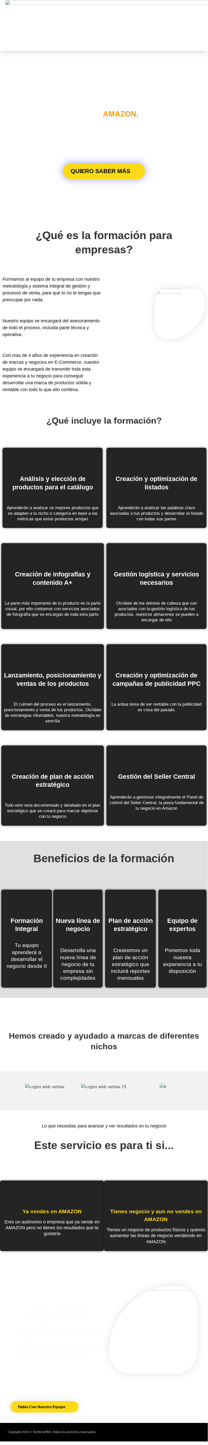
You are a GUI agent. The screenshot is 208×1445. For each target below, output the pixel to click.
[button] (149, 25)
